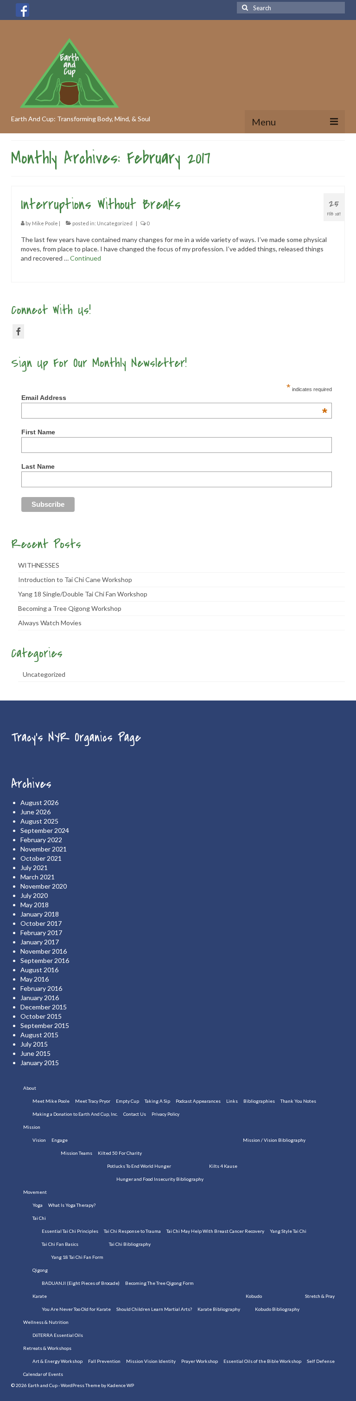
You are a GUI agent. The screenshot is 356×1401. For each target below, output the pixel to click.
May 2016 (34, 979)
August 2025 (39, 821)
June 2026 (35, 812)
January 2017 (39, 942)
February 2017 (41, 932)
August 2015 (39, 1035)
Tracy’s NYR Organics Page (76, 737)
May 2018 (34, 905)
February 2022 (41, 840)
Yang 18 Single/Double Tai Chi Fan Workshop (82, 594)
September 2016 (44, 960)
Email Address (174, 397)
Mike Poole (45, 223)
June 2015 (35, 1053)
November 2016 (43, 951)
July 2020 (34, 895)
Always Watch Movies (50, 623)
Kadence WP (120, 1385)
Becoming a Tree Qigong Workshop (69, 608)
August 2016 (39, 970)
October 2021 (41, 858)
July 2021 (34, 867)
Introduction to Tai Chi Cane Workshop (75, 579)
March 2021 (37, 877)
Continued (85, 258)
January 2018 (39, 914)
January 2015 (39, 1063)
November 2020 (43, 886)
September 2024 (44, 830)
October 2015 (41, 1016)
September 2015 (44, 1025)
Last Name (38, 466)
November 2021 (43, 849)
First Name (38, 432)
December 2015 (43, 1007)
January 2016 (39, 998)
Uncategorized (115, 223)
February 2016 (41, 988)
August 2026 (39, 802)
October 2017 (41, 923)
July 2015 (34, 1044)
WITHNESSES (38, 565)
